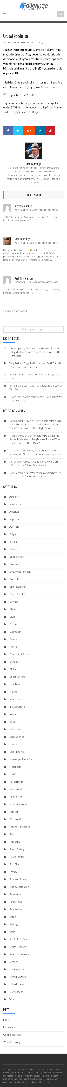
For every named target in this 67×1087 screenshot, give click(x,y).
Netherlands (16, 781)
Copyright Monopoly (20, 571)
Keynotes (14, 729)
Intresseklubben (23, 206)
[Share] (8, 130)
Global (12, 669)
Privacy (13, 871)
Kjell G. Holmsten (24, 278)
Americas (14, 511)
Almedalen (15, 504)
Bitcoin (13, 541)
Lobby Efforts (16, 751)
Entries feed (10, 1027)
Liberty (13, 744)
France (13, 646)
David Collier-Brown (20, 420)
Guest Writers (17, 676)
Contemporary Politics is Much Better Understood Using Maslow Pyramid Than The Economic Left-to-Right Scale (36, 352)
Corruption (15, 579)
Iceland (13, 691)
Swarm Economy (18, 946)
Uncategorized (17, 969)
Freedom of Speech (19, 654)
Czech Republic (17, 594)
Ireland (13, 714)
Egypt (12, 616)
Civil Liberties (16, 556)
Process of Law (17, 879)
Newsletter (15, 796)
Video (12, 999)
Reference (15, 894)
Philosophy (15, 841)
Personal (7, 42)
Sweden (13, 961)
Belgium (13, 534)
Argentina (14, 519)
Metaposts (15, 766)
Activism (13, 496)
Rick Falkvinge (23, 42)
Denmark (14, 601)
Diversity (14, 609)
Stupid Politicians (18, 939)
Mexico (13, 774)
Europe (13, 624)
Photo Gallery (16, 849)
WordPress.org (11, 1042)
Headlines (14, 684)
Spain (12, 931)
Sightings (14, 924)
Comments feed (12, 1034)
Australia (14, 526)
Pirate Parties (16, 856)
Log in (6, 1019)
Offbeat (13, 811)
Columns (14, 564)
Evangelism (15, 631)
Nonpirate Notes (18, 804)
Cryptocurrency (17, 586)
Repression (15, 909)
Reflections (15, 901)
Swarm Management (20, 954)
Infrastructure (17, 706)
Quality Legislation (19, 886)
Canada (13, 549)
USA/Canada (16, 991)
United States (16, 984)
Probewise (47, 1082)
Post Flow (14, 864)
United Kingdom (18, 976)
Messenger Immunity (20, 759)
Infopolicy (14, 699)
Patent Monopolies (19, 826)
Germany (14, 661)
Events (13, 639)
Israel (12, 721)
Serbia (12, 916)
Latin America (16, 736)
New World (15, 789)
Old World (15, 819)
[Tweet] (18, 130)
